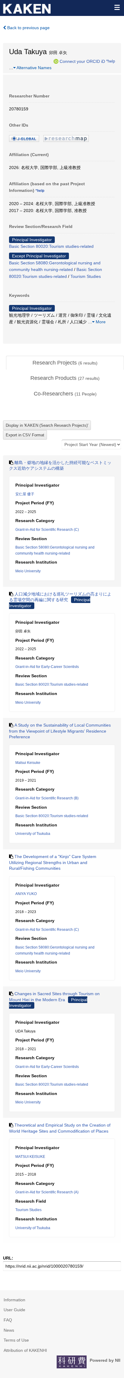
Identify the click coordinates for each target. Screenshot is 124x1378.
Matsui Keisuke (27, 763)
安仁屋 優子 (24, 494)
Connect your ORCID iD (82, 61)
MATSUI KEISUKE (30, 1157)
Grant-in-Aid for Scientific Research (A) (47, 1192)
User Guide (14, 1309)
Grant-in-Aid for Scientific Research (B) (47, 798)
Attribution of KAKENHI (25, 1350)
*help (110, 61)
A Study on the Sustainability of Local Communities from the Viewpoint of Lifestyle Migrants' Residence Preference (60, 731)
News (9, 1330)
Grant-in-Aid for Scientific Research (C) (47, 530)
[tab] (65, 363)
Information (14, 1299)
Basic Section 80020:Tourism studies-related (51, 246)
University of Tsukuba (32, 834)
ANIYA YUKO (26, 894)
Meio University (28, 571)
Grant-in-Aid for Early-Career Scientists (47, 667)
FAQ (8, 1320)
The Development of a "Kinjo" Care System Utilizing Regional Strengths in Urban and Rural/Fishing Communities (52, 862)
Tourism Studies (85, 276)
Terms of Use (16, 1340)
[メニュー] (117, 7)
